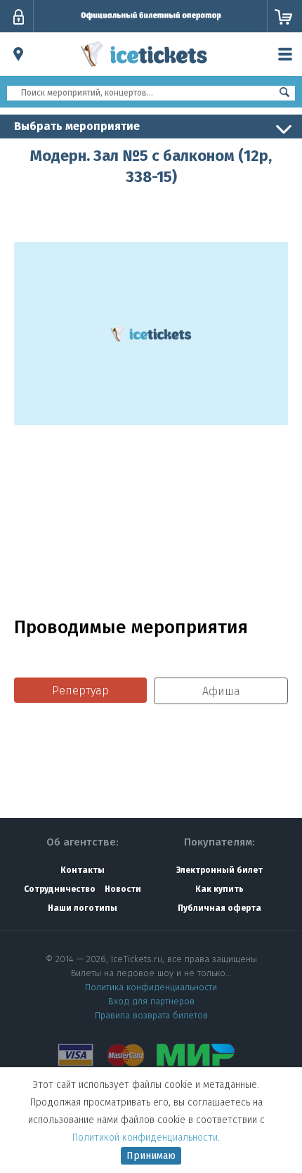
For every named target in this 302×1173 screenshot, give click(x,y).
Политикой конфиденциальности (145, 1137)
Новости (123, 889)
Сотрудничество (60, 889)
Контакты (82, 870)
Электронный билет (219, 870)
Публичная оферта (219, 908)
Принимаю (151, 1156)
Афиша (221, 691)
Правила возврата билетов (151, 1015)
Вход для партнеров (151, 1001)
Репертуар (80, 690)
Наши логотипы (82, 908)
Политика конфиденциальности (151, 987)
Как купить (219, 889)
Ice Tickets (144, 69)
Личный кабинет (18, 17)
